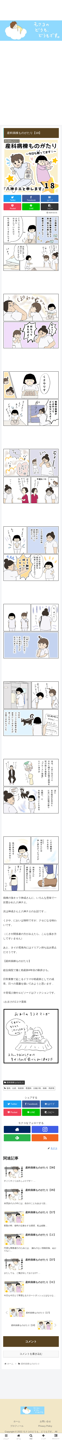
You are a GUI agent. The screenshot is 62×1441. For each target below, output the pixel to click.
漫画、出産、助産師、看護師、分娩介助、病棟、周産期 (30, 1088)
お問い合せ (45, 1421)
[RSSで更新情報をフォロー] (45, 1137)
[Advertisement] (31, 94)
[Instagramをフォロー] (45, 1129)
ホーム (17, 1421)
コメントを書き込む (31, 1353)
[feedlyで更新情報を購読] (17, 1137)
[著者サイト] (17, 1129)
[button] (56, 722)
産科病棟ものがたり (15, 1082)
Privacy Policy (45, 1426)
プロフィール (17, 1426)
